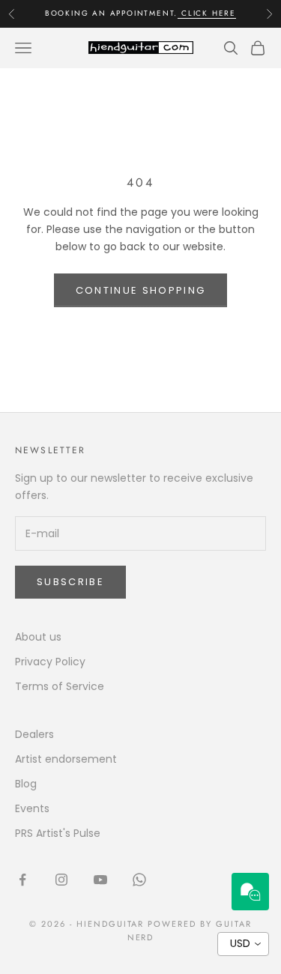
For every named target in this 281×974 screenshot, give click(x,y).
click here (207, 13)
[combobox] (243, 944)
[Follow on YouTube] (100, 879)
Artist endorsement (66, 758)
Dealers (34, 734)
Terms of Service (59, 686)
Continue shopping (141, 290)
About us (38, 636)
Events (32, 808)
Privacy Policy (50, 661)
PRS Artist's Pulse (57, 833)
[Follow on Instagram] (61, 879)
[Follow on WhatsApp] (139, 879)
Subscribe (70, 582)
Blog (26, 783)
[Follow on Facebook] (22, 879)
